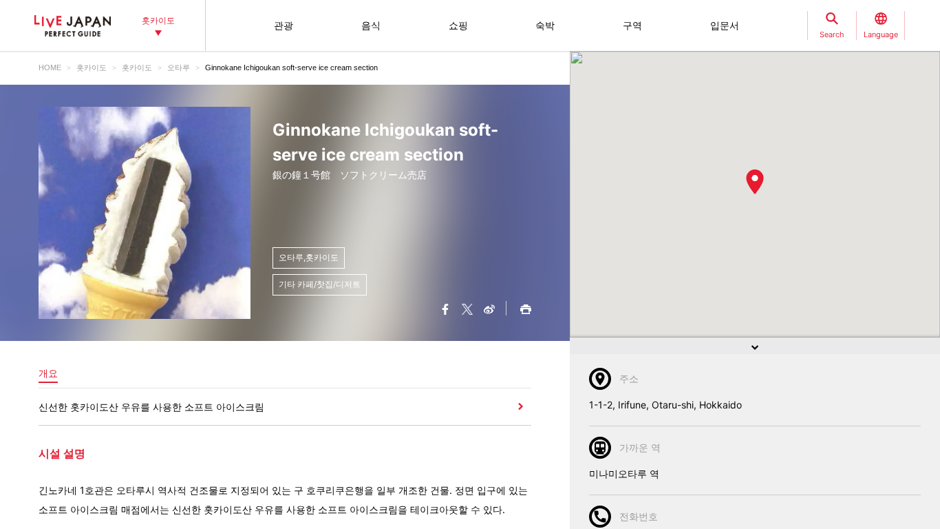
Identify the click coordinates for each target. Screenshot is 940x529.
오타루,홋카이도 (309, 257)
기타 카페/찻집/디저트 (320, 284)
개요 (48, 373)
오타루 (178, 67)
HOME (50, 67)
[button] (755, 181)
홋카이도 (91, 67)
